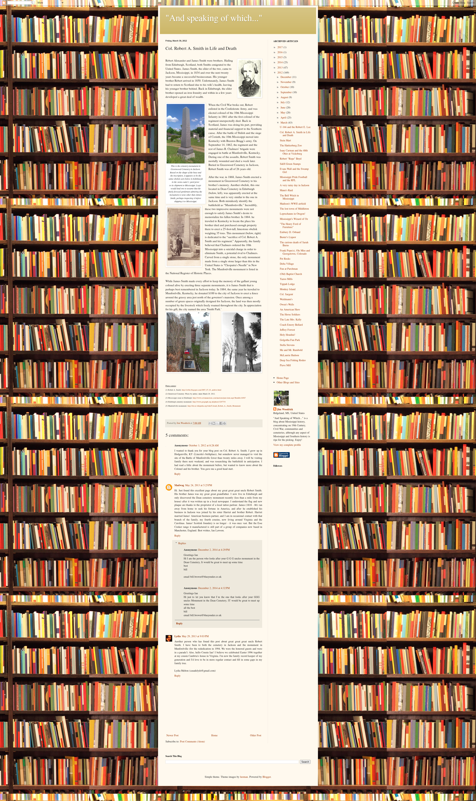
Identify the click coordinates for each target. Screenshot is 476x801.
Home (214, 735)
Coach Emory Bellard (291, 324)
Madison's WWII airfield (293, 203)
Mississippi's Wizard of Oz (294, 219)
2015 (280, 57)
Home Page (283, 378)
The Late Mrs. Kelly (290, 319)
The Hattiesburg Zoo (291, 145)
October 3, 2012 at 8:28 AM (203, 445)
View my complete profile (287, 445)
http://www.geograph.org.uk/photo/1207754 (209, 401)
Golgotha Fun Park (290, 340)
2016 (280, 52)
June (283, 107)
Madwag (179, 485)
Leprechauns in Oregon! (292, 213)
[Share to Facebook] (221, 423)
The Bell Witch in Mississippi (289, 197)
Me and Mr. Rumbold (291, 350)
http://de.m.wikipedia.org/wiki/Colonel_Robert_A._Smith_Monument (214, 405)
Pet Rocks (285, 258)
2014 (280, 62)
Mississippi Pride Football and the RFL (293, 178)
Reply (177, 474)
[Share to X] (217, 423)
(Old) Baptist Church (291, 274)
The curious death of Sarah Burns (294, 243)
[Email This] (210, 423)
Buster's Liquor (288, 237)
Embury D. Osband (290, 232)
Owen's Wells (287, 304)
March (284, 122)
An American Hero (290, 309)
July (283, 102)
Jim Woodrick (285, 409)
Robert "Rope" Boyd (290, 158)
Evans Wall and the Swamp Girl (294, 170)
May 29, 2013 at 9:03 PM (195, 636)
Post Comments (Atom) (192, 741)
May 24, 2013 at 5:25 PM (198, 485)
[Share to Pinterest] (224, 423)
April (284, 117)
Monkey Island (287, 289)
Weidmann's (286, 299)
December (286, 77)
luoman (244, 776)
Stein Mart (285, 140)
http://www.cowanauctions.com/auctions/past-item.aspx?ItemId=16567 (219, 398)
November (286, 82)
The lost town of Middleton (294, 208)
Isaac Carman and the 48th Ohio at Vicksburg (294, 152)
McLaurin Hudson (289, 355)
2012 (280, 72)
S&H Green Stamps (290, 164)
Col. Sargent (286, 294)
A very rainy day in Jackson (294, 185)
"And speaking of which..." (213, 17)
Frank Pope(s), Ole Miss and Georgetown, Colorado (295, 252)
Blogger (267, 776)
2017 (280, 47)
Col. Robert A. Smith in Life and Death (295, 133)
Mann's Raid (286, 190)
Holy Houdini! (287, 334)
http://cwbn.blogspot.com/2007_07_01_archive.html (201, 390)
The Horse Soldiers (290, 314)
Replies (182, 543)
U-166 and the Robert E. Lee (295, 127)
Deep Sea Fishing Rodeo (293, 360)
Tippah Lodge (287, 284)
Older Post (255, 735)
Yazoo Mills (286, 279)
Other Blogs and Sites (288, 382)
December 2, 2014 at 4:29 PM (214, 549)
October (285, 87)
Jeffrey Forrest (287, 329)
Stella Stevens (287, 345)
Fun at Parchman (289, 268)
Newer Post (172, 735)
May (283, 112)
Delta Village (287, 263)
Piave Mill (285, 365)
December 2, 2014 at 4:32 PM (214, 588)
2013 (280, 67)
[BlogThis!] (214, 423)
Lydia (177, 636)
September (286, 92)
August (285, 97)
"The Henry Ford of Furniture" (290, 225)
